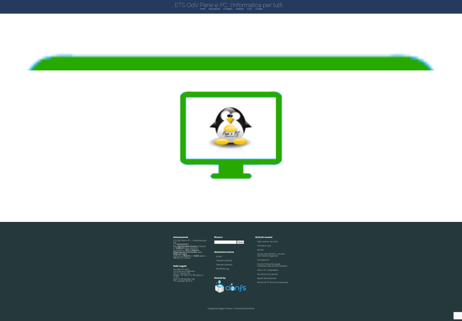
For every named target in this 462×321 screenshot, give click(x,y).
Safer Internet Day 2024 (267, 241)
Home (202, 9)
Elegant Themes (225, 308)
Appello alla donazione (266, 278)
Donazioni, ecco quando (267, 274)
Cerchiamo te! (263, 260)
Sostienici (240, 9)
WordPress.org (222, 268)
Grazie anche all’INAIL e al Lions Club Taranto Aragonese (271, 255)
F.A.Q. (249, 9)
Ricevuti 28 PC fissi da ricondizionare (272, 282)
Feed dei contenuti (224, 260)
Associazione (214, 9)
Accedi (219, 256)
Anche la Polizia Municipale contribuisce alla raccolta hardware (272, 265)
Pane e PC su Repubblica (267, 270)
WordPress (249, 308)
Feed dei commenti (224, 264)
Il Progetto (227, 9)
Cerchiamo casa (264, 245)
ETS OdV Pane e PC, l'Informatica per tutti (229, 5)
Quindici (260, 249)
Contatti (258, 9)
